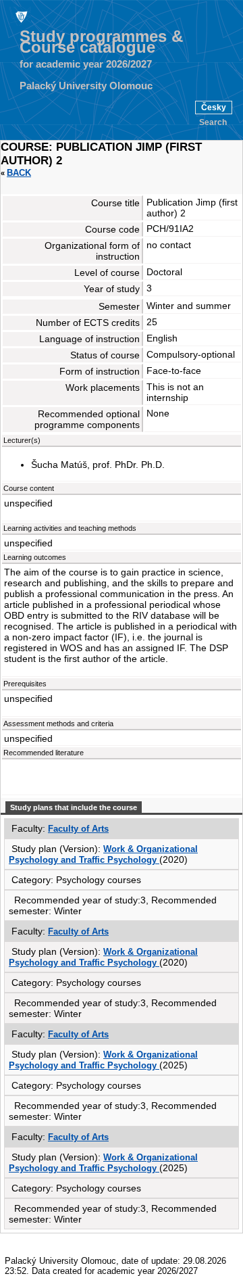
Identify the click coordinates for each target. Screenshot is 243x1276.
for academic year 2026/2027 (86, 64)
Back (19, 173)
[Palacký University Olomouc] (20, 16)
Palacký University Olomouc (86, 85)
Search (213, 122)
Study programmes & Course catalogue (101, 42)
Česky (213, 107)
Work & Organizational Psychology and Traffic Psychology (103, 854)
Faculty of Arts (78, 829)
